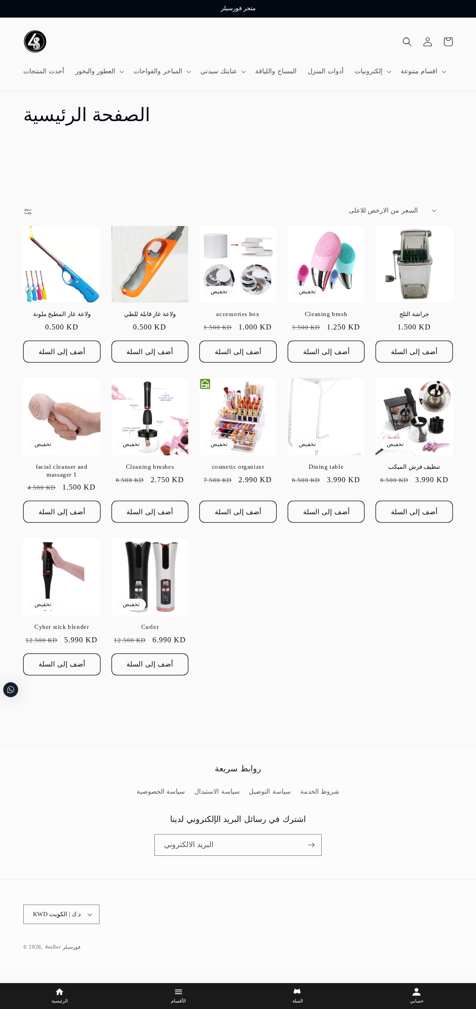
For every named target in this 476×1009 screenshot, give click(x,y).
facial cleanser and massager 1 (61, 470)
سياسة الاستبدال (217, 791)
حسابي (416, 1001)
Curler (150, 626)
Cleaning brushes (150, 466)
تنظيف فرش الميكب (414, 466)
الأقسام (178, 1001)
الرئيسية (60, 1001)
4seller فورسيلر (63, 947)
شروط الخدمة (320, 791)
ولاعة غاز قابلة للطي (150, 313)
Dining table (326, 466)
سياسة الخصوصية (161, 791)
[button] (99, 71)
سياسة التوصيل (270, 791)
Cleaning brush (326, 313)
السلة (297, 1001)
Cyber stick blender (61, 626)
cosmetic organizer (238, 466)
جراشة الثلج (414, 313)
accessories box (237, 313)
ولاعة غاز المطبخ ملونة (62, 313)
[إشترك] (311, 845)
